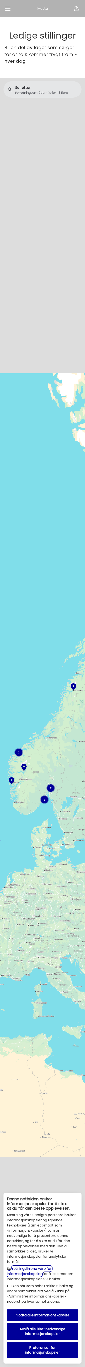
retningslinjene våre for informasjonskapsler (29, 1271)
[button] (76, 9)
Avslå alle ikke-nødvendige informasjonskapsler (42, 1331)
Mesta (42, 8)
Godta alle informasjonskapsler (42, 1315)
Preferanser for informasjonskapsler (42, 1350)
